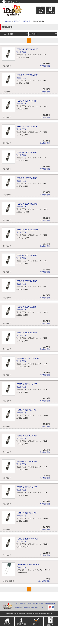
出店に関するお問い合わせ (48, 603)
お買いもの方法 (19, 603)
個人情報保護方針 (26, 607)
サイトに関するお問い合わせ (32, 603)
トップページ (5, 21)
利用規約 (17, 607)
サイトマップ (42, 607)
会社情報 (34, 607)
